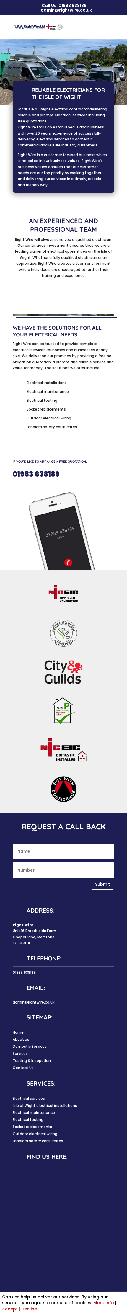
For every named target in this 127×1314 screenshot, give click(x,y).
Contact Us (23, 1067)
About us (21, 1039)
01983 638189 (72, 6)
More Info (103, 1303)
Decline (29, 1309)
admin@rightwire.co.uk (33, 1002)
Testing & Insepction (32, 1060)
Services (20, 1053)
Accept (10, 1309)
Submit (102, 884)
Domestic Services (30, 1046)
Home (18, 1032)
